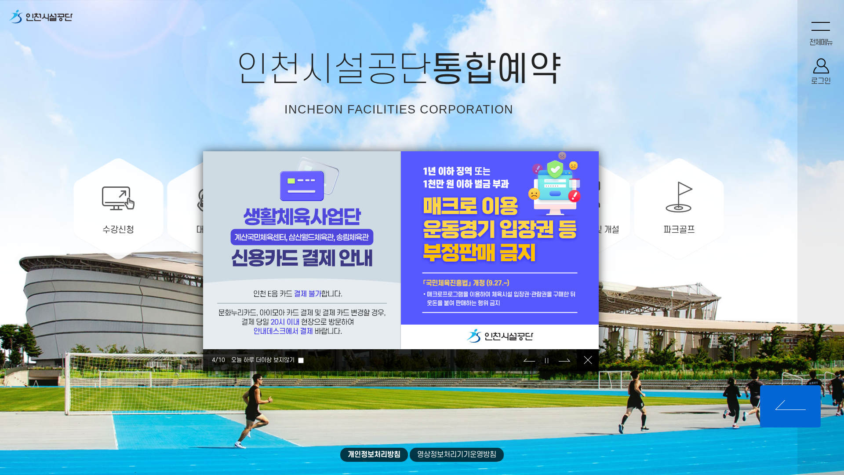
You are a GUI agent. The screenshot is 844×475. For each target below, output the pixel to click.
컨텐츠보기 (790, 406)
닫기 (588, 360)
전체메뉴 (820, 43)
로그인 (821, 81)
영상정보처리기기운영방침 (456, 455)
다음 (564, 360)
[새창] (41, 18)
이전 (529, 360)
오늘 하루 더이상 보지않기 (263, 360)
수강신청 (118, 230)
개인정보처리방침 (374, 455)
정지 (547, 360)
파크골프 (679, 230)
